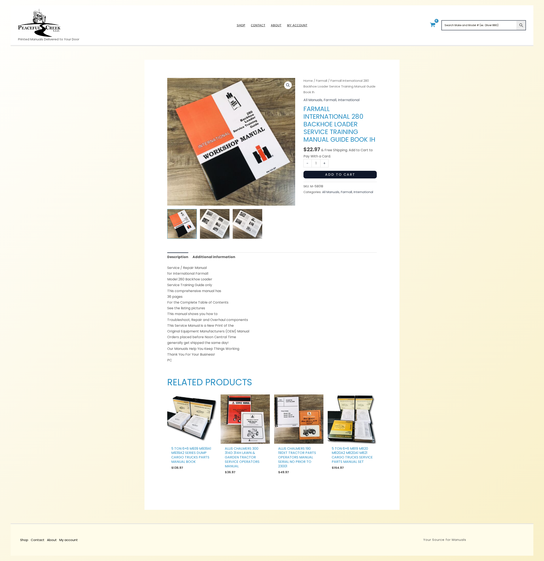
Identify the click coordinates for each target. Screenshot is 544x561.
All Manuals (312, 100)
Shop (24, 540)
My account (68, 540)
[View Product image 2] (215, 224)
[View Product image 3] (247, 224)
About (52, 540)
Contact (37, 540)
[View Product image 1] (182, 224)
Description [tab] (177, 256)
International (349, 100)
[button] (288, 85)
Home (308, 81)
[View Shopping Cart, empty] (432, 25)
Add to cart (340, 174)
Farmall (321, 81)
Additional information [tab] (214, 256)
